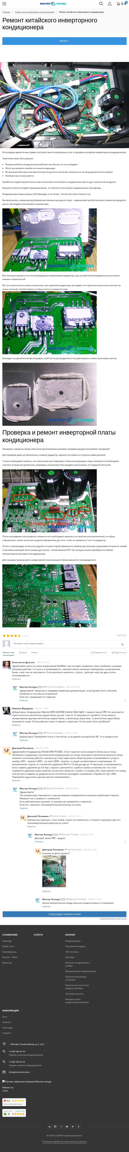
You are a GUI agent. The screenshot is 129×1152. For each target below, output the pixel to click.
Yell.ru (5, 1090)
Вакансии (7, 963)
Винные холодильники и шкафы (77, 964)
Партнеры (7, 1028)
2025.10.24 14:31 (43, 662)
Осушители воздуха (75, 946)
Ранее (34, 652)
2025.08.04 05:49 (72, 788)
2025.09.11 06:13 (71, 733)
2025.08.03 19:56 (42, 748)
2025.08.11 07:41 (74, 816)
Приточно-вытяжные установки (75, 978)
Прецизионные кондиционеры (80, 971)
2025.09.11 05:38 (41, 708)
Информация (10, 1010)
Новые (8, 652)
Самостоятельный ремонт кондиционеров (34, 12)
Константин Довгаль (55, 686)
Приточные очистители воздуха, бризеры (77, 986)
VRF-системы (72, 952)
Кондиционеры (73, 941)
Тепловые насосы (74, 994)
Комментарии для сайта (113, 919)
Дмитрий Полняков (55, 788)
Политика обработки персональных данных (64, 1141)
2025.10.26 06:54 (73, 687)
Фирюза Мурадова (54, 732)
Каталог (70, 935)
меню (63, 41)
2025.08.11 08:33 (94, 899)
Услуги (38, 935)
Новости (6, 1022)
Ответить (16, 679)
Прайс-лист (8, 946)
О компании (9, 935)
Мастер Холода (59, 816)
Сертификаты (9, 952)
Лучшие (23, 652)
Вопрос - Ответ (10, 957)
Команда (6, 941)
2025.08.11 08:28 (89, 849)
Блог (4, 1017)
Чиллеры (70, 957)
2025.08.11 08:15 (87, 834)
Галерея (6, 1033)
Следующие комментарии (64, 914)
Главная (6, 12)
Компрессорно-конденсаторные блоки (77, 1001)
